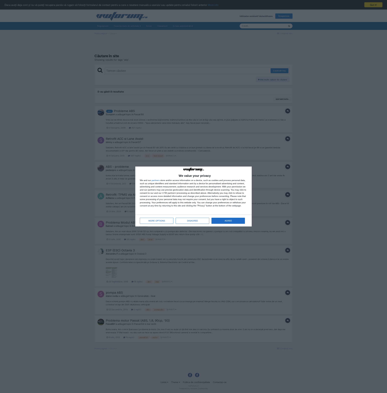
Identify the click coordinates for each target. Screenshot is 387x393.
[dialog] (193, 196)
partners (156, 180)
